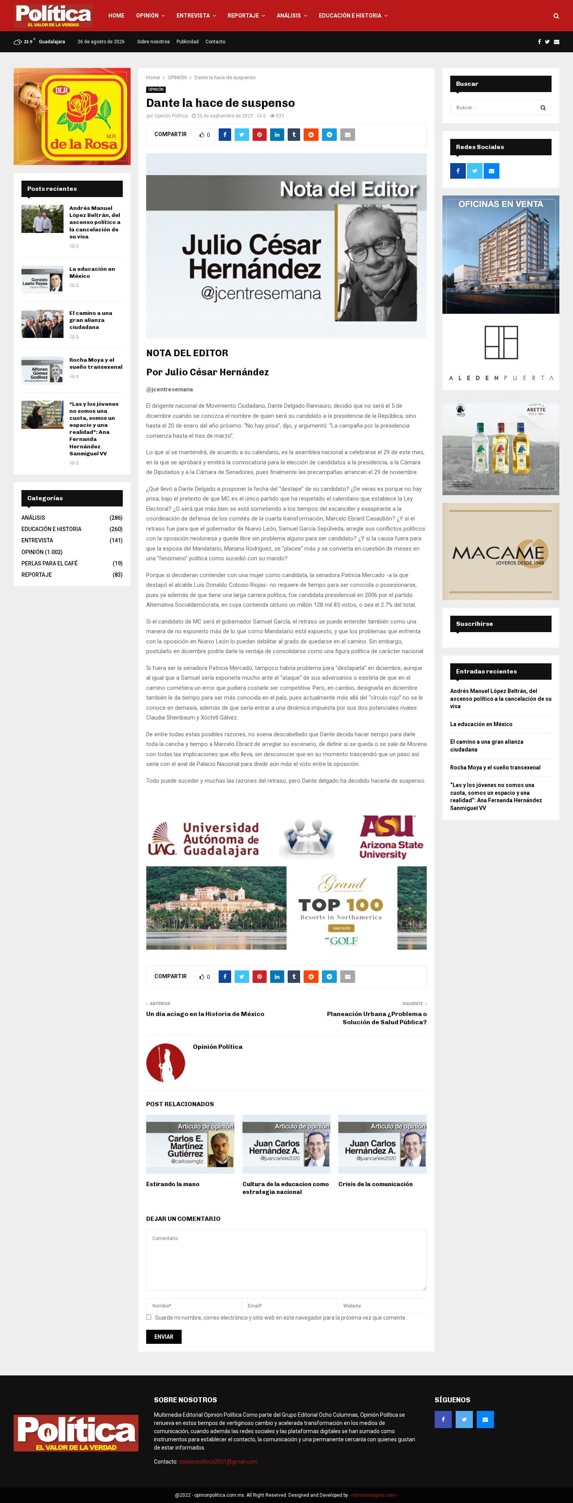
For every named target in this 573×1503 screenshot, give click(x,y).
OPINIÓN (147, 15)
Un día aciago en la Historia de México (205, 1014)
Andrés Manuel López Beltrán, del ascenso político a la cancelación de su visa (94, 222)
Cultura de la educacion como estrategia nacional (285, 1188)
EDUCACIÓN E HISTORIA (350, 15)
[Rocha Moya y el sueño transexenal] (42, 371)
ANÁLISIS (289, 15)
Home (116, 15)
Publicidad (188, 41)
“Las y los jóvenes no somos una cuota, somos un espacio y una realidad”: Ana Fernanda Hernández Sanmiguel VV (93, 429)
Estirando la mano (173, 1184)
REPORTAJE (243, 15)
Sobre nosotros (153, 41)
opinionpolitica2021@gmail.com (218, 1462)
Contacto (215, 41)
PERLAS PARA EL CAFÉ (49, 563)
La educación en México (481, 724)
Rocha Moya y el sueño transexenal (95, 363)
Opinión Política (171, 116)
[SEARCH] (543, 107)
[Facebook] (443, 1419)
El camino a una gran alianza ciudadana (90, 320)
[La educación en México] (42, 280)
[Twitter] (464, 1419)
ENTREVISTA (193, 15)
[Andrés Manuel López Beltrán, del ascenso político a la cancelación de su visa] (42, 219)
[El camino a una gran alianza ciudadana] (42, 324)
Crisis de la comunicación (375, 1184)
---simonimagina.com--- (373, 1495)
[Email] (485, 1419)
